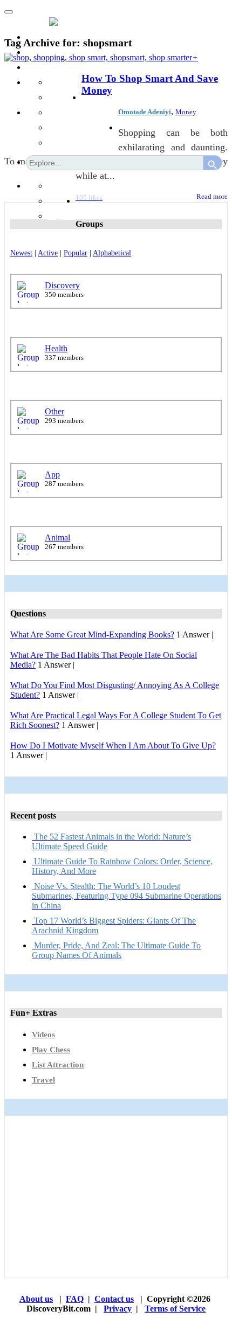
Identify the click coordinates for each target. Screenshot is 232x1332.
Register (61, 215)
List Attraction (58, 1064)
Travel (43, 1080)
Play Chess (51, 1049)
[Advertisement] (116, 1196)
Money (185, 112)
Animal (57, 537)
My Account (98, 185)
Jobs (89, 97)
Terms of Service (175, 1308)
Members (42, 52)
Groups (38, 67)
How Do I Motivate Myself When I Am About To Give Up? (113, 745)
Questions (64, 97)
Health (56, 348)
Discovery (62, 285)
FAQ (75, 1298)
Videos (43, 1034)
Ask (54, 82)
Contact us (114, 1298)
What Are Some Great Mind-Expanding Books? (92, 634)
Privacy (118, 1308)
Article (59, 127)
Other (54, 411)
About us (36, 1298)
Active (48, 252)
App (52, 474)
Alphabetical (112, 252)
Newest (21, 252)
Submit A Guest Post (82, 112)
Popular (75, 252)
